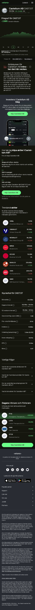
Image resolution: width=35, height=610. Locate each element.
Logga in (25, 2)
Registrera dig (4, 51)
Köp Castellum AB (17, 114)
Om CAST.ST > (17, 59)
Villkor (3, 571)
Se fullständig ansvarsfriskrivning (13, 571)
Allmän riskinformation (7, 578)
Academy (5, 198)
